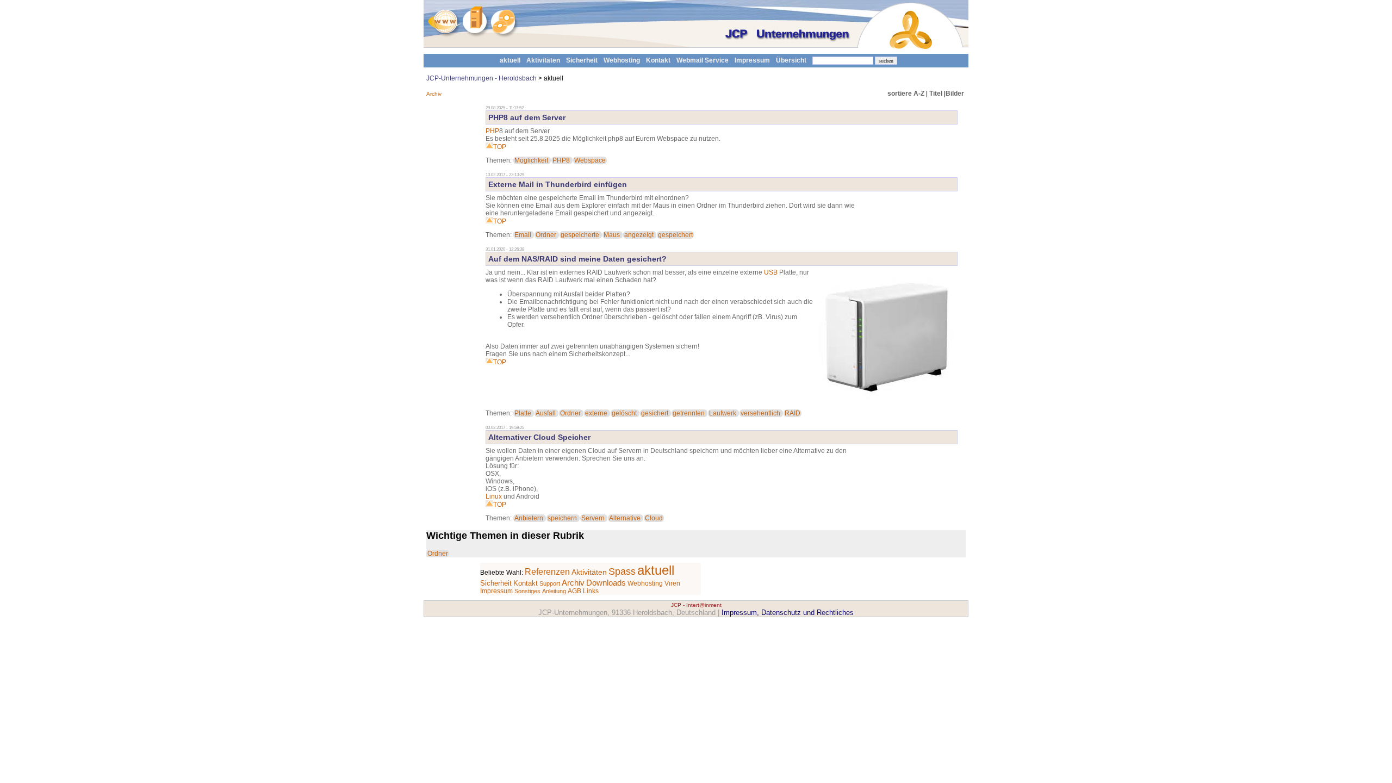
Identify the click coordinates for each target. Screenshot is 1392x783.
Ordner (546, 235)
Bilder (955, 93)
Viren (672, 583)
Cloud (654, 518)
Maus (612, 235)
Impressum (752, 60)
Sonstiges (527, 591)
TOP (499, 147)
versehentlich (760, 413)
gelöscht (624, 413)
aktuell (510, 60)
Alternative (625, 518)
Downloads (606, 582)
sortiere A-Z (905, 93)
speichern (562, 518)
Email (522, 235)
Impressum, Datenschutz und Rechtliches (788, 612)
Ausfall (546, 413)
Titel (935, 93)
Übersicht (791, 60)
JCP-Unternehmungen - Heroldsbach (481, 78)
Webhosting (622, 60)
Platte (522, 413)
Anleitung (554, 591)
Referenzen (547, 571)
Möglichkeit (531, 160)
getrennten (689, 413)
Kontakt (658, 60)
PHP (492, 131)
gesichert (654, 413)
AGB (574, 590)
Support (549, 583)
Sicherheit (582, 60)
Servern (593, 518)
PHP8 (561, 160)
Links (591, 591)
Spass (622, 571)
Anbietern (528, 518)
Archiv (434, 94)
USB (771, 272)
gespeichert (675, 235)
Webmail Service (702, 60)
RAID (792, 413)
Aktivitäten (543, 60)
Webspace (590, 160)
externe (596, 413)
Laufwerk (722, 413)
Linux (494, 496)
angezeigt (639, 235)
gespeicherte (580, 235)
